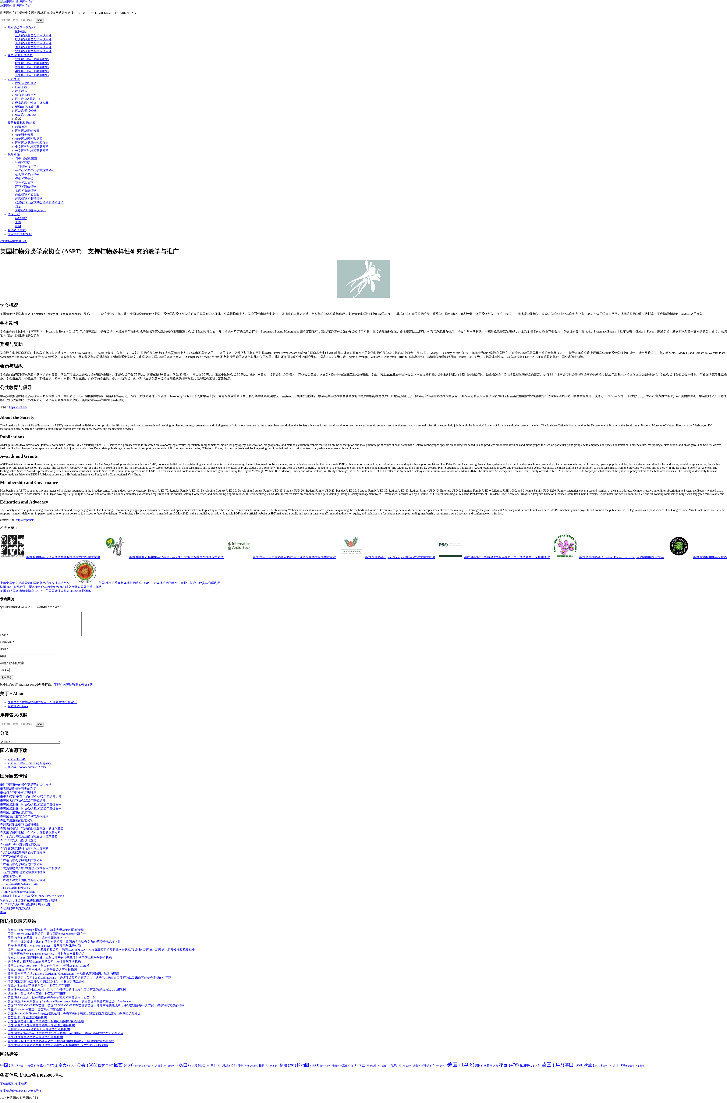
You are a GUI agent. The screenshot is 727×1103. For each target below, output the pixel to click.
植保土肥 (14, 214)
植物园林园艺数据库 (28, 138)
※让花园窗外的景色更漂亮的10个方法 (25, 784)
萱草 (607, 1065)
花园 (509, 1064)
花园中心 (530, 1065)
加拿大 (65, 1065)
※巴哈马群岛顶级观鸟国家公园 (21, 864)
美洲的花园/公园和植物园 (32, 71)
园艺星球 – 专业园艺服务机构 (27, 1017)
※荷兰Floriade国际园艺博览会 (20, 844)
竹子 (18, 206)
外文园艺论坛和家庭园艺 (31, 150)
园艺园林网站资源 (27, 130)
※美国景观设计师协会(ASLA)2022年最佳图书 (31, 808)
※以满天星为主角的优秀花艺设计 (22, 880)
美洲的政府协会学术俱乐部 (33, 43)
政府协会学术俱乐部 (21, 27)
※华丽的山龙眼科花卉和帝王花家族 (24, 848)
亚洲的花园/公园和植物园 (32, 59)
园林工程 (21, 87)
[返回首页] (17, 1)
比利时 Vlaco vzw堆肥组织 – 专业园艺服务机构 (39, 1029)
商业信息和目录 (25, 83)
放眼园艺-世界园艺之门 (15, 5)
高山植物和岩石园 (27, 194)
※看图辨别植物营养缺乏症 (18, 788)
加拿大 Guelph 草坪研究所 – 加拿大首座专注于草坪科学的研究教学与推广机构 (60, 957)
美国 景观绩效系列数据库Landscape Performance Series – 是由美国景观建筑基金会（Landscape (69, 1001)
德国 (188, 1065)
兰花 (47, 1065)
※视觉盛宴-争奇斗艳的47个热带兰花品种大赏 (31, 796)
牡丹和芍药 (22, 162)
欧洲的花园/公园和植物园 (32, 63)
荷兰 (593, 1065)
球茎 (407, 1065)
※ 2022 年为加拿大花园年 (17, 892)
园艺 (124, 1064)
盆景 (418, 1065)
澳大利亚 (362, 1065)
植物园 (308, 1065)
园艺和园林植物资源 (21, 122)
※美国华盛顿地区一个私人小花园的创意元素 (30, 832)
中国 (9, 1065)
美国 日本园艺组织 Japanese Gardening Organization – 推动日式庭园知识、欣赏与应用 (63, 973)
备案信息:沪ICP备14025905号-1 (20, 1090)
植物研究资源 (24, 134)
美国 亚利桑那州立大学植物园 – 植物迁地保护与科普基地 (46, 1021)
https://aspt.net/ (18, 407)
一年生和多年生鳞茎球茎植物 (35, 170)
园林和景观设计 (25, 110)
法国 (337, 1065)
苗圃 (552, 1065)
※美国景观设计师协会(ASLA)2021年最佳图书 (31, 804)
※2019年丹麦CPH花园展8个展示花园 (25, 904)
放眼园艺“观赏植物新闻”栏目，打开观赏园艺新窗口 (42, 702)
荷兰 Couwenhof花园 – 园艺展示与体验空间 (36, 1009)
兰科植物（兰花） (27, 166)
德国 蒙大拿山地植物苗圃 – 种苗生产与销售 (37, 993)
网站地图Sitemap (18, 706)
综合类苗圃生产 (25, 95)
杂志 (254, 1066)
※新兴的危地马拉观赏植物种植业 (22, 872)
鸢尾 (644, 1066)
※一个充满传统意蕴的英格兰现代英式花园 (29, 836)
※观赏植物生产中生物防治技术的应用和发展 (30, 868)
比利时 (325, 1066)
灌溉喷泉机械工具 (27, 107)
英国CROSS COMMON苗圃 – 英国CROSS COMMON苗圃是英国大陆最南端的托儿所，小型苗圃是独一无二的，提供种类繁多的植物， (97, 1005)
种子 (430, 1065)
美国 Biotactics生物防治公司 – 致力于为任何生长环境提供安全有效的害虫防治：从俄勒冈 (67, 989)
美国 (460, 1065)
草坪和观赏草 (24, 182)
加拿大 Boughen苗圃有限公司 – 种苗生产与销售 (39, 985)
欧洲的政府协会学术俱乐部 (33, 39)
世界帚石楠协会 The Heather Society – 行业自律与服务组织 (46, 953)
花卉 (492, 1065)
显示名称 (7, 642)
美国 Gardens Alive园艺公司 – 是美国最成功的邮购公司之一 (47, 933)
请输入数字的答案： (13, 663)
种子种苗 (21, 91)
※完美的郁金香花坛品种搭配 (19, 824)
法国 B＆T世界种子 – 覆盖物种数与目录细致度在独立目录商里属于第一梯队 (51, 587)
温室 (347, 1065)
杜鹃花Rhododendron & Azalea (27, 767)
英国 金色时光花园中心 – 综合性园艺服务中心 (38, 937)
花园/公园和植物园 (20, 55)
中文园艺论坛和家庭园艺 (31, 146)
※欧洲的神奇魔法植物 (15, 908)
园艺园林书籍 (17, 759)
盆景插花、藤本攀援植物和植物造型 (39, 202)
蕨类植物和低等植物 (28, 198)
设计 (619, 1065)
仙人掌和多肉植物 (27, 174)
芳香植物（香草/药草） (30, 210)
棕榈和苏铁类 (24, 178)
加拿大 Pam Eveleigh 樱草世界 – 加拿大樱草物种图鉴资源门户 (48, 929)
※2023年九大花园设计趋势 (18, 840)
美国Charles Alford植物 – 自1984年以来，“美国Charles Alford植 (49, 965)
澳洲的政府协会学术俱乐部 (33, 47)
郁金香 (633, 1065)
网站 (3, 656)
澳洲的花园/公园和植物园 (32, 67)
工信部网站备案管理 (13, 1083)
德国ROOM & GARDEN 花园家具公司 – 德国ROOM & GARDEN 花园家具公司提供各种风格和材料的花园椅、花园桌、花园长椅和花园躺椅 (101, 949)
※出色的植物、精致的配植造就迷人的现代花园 (32, 828)
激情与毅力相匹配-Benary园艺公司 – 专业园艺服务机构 (44, 961)
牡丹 (376, 1065)
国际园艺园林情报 (20, 234)
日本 (216, 1065)
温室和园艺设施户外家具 (31, 103)
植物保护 (21, 218)
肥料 (18, 226)
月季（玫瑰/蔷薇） (27, 158)
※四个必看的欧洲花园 (15, 888)
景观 (229, 1065)
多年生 (149, 1066)
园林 (105, 1065)
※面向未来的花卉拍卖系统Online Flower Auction (32, 896)
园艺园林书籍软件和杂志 (31, 142)
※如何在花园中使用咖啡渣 (18, 792)
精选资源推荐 (17, 230)
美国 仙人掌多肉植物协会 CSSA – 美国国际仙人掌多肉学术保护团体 (45, 590)
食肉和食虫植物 (25, 190)
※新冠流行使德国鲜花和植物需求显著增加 (28, 900)
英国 (574, 1065)
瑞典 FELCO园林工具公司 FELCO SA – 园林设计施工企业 (46, 981)
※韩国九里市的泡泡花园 (16, 812)
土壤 (18, 222)
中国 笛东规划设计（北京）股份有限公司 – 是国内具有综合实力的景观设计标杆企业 (64, 941)
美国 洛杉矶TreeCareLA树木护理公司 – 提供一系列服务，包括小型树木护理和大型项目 (65, 1033)
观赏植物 (14, 154)
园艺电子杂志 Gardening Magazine (30, 763)
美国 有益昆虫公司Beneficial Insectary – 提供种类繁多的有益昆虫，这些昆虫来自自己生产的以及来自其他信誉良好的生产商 (89, 977)
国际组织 (21, 31)
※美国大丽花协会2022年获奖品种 (22, 800)
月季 (243, 1065)
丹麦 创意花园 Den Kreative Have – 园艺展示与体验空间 (44, 945)
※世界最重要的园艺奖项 (16, 820)
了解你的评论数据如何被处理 (73, 684)
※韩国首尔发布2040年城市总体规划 (24, 816)
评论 (4, 635)
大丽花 (161, 1065)
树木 (274, 1065)
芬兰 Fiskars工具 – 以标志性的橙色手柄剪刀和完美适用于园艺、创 (52, 997)
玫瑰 (397, 1065)
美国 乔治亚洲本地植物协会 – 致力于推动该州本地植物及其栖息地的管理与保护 (61, 1041)
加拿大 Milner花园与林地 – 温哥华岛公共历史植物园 (42, 969)
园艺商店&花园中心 (28, 99)
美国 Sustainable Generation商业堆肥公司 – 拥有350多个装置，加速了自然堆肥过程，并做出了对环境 (74, 1013)
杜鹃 (264, 1065)
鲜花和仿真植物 (25, 114)
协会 (86, 1064)
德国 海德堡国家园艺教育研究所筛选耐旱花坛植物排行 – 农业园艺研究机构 (58, 1045)
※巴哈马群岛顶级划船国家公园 (21, 860)
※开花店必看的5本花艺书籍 (19, 884)
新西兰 (204, 1065)
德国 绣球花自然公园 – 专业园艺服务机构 (35, 1037)
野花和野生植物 (25, 186)
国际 (138, 1066)
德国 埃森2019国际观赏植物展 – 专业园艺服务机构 (41, 1025)
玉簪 (386, 1066)
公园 (33, 1065)
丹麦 (23, 1065)
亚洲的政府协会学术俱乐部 (33, 35)
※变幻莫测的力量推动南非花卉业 (22, 852)
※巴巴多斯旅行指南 (13, 856)
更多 (3, 912)
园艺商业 (14, 79)
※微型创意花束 (10, 876)
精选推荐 (21, 126)
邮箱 (4, 649)
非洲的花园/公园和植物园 (32, 75)
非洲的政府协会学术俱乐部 (33, 51)
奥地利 (173, 1066)
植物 (288, 1065)
